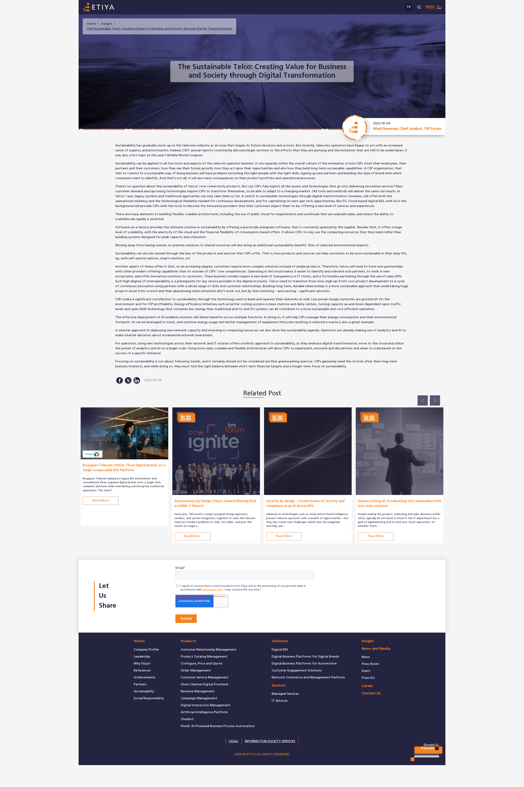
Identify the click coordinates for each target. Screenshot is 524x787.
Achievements (144, 677)
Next (435, 400)
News (366, 657)
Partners (140, 684)
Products (188, 641)
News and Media (376, 649)
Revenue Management (198, 691)
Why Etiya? (142, 663)
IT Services (280, 700)
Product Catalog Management (204, 656)
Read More (101, 500)
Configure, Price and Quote (201, 663)
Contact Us (371, 693)
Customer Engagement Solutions (297, 670)
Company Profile (146, 649)
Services (279, 685)
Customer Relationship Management (208, 649)
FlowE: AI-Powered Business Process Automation (218, 726)
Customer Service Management (204, 677)
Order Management (196, 670)
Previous (422, 400)
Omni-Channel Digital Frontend (204, 684)
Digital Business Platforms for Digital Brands (305, 656)
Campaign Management (199, 698)
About (139, 641)
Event (366, 670)
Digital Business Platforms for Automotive (304, 663)
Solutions (280, 641)
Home (91, 23)
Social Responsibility (149, 698)
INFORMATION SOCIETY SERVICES (270, 741)
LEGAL (233, 741)
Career (367, 686)
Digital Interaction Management (205, 705)
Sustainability (144, 691)
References (142, 670)
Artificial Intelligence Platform (204, 712)
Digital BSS (280, 649)
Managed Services (285, 693)
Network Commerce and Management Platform (308, 677)
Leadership (142, 656)
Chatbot (187, 719)
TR (409, 7)
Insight (107, 23)
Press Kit (368, 677)
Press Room (370, 664)
